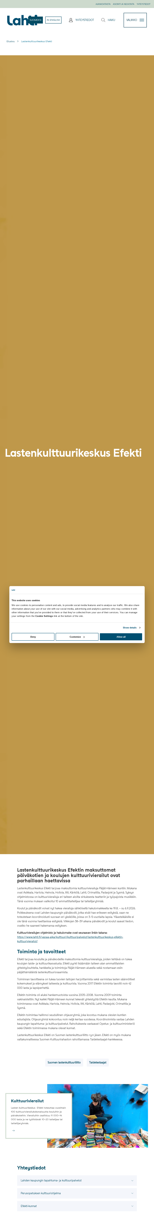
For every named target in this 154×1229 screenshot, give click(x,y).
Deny (33, 636)
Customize (75, 636)
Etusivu (11, 41)
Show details (130, 627)
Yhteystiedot (143, 4)
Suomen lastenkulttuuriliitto (64, 1062)
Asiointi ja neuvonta (123, 4)
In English (54, 21)
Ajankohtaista (103, 4)
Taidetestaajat (97, 1062)
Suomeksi (36, 21)
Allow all (121, 636)
